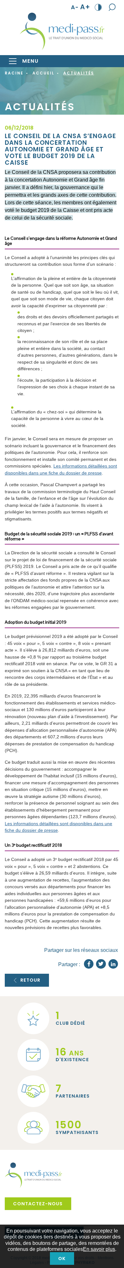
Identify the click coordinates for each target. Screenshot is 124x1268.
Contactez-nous (38, 1204)
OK (62, 1258)
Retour (30, 980)
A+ (85, 7)
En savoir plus (99, 1249)
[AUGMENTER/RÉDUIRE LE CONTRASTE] (98, 7)
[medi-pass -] (62, 31)
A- (75, 7)
